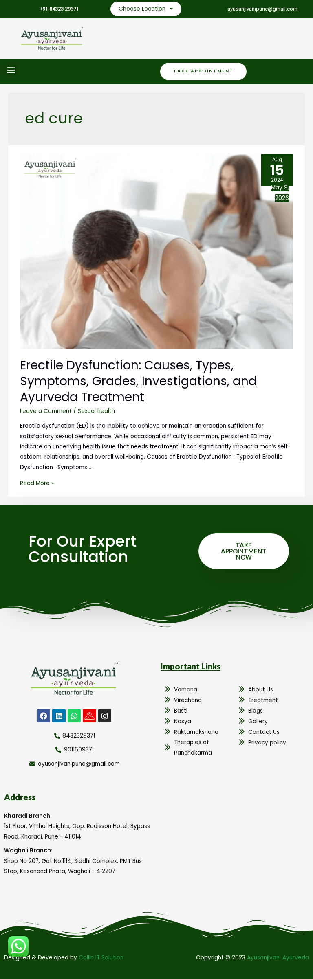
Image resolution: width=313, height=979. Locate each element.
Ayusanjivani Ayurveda (278, 957)
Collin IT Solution (101, 957)
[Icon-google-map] (89, 715)
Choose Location (142, 9)
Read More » (37, 483)
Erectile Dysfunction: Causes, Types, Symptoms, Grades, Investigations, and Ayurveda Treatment (138, 381)
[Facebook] (43, 715)
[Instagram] (104, 715)
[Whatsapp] (74, 715)
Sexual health (96, 411)
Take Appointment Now (244, 551)
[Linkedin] (58, 715)
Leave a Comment (46, 411)
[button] (11, 69)
